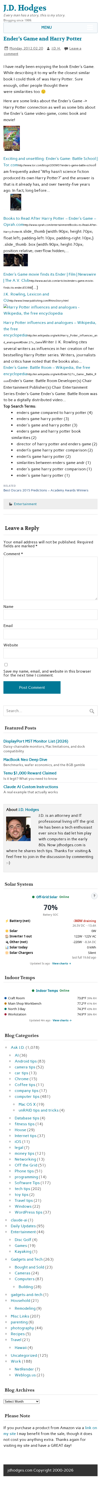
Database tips (27, 1118)
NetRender (24, 1369)
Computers (25, 1279)
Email (8, 626)
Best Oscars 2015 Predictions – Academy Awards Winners (45, 490)
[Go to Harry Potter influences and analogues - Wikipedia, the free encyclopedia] (50, 313)
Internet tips (26, 1135)
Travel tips (24, 1200)
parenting (19, 1322)
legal (19, 1147)
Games (21, 1245)
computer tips (27, 1096)
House (20, 1129)
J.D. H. (56, 48)
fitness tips (25, 1124)
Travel (16, 1339)
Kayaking (23, 1251)
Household (20, 1300)
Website (10, 645)
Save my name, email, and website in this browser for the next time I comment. (47, 673)
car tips (21, 1073)
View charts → (61, 963)
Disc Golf (23, 1239)
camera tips (25, 1067)
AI (17, 1055)
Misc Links (20, 1316)
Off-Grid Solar (47, 897)
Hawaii (21, 1347)
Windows (23, 1206)
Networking (25, 1159)
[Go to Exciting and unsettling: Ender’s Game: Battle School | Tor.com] (11, 149)
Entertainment (25, 504)
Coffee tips (25, 1084)
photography (22, 1328)
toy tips (21, 1194)
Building (26, 1286)
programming (26, 1177)
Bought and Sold (29, 1267)
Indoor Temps (47, 990)
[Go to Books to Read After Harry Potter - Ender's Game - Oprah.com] (15, 209)
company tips (26, 1090)
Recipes (18, 1334)
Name (8, 607)
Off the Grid (26, 1165)
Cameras (22, 1273)
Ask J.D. (18, 1047)
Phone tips (24, 1171)
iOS (18, 1141)
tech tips (22, 1188)
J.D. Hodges (28, 809)
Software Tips (27, 1182)
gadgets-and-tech (26, 1294)
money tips (24, 1153)
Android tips (26, 1061)
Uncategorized (24, 1355)
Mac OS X (27, 1104)
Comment (13, 554)
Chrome (22, 1078)
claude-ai (19, 1220)
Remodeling (25, 1308)
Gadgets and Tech (27, 1259)
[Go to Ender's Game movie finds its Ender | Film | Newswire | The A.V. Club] (15, 265)
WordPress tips (28, 1212)
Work (16, 1361)
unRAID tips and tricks (39, 1110)
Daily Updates (23, 1226)
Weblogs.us (25, 1375)
